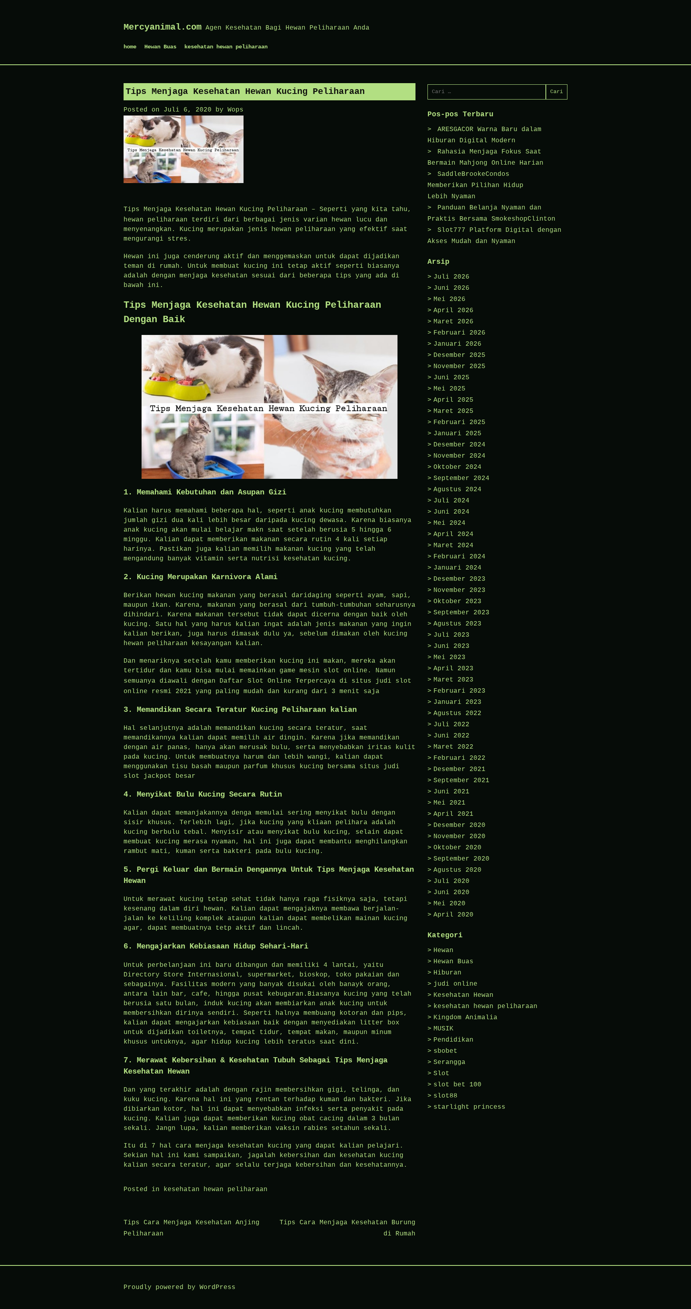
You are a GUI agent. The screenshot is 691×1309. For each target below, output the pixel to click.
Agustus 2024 (457, 489)
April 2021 (453, 814)
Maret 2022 (453, 747)
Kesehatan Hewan (463, 995)
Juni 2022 (451, 735)
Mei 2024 (449, 523)
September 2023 (461, 612)
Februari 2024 (459, 556)
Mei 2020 (449, 903)
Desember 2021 (459, 769)
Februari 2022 (459, 758)
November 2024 (459, 456)
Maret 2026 (453, 321)
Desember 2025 (459, 355)
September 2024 (461, 478)
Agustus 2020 (457, 870)
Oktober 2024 (457, 467)
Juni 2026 (451, 288)
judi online (455, 984)
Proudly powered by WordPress (180, 1287)
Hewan (443, 950)
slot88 (445, 1096)
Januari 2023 (457, 702)
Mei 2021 (449, 803)
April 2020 (453, 914)
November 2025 (459, 366)
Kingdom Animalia (465, 1017)
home (130, 47)
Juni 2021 (451, 791)
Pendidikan (453, 1040)
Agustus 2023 (457, 624)
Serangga (449, 1062)
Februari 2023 (459, 691)
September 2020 (461, 859)
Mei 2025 (449, 389)
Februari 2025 (459, 422)
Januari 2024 (457, 568)
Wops (236, 110)
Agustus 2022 (457, 713)
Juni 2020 (451, 892)
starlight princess (469, 1107)
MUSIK (443, 1028)
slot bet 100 (457, 1084)
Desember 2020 (459, 825)
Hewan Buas (160, 47)
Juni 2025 (451, 377)
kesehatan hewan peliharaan (226, 47)
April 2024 (453, 534)
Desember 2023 (459, 579)
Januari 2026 (457, 344)
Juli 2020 (451, 881)
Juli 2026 (451, 277)
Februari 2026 (459, 333)
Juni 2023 (451, 646)
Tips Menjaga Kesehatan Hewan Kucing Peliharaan (216, 209)
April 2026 (453, 310)
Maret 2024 (453, 545)
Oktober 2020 (457, 847)
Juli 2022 (451, 724)
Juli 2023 (451, 635)
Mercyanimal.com (163, 27)
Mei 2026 (449, 299)
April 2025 (453, 400)
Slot (441, 1073)
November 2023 (459, 590)
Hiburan (447, 972)
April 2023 (453, 668)
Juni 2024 (451, 512)
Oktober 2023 (457, 601)
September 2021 (461, 780)
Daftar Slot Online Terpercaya (278, 681)
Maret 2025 (453, 411)
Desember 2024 (459, 444)
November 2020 (459, 836)
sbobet (445, 1051)
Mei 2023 (449, 657)
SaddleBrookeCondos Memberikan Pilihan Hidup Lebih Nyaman (475, 185)
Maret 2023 (453, 679)
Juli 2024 (451, 500)
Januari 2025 (457, 433)
